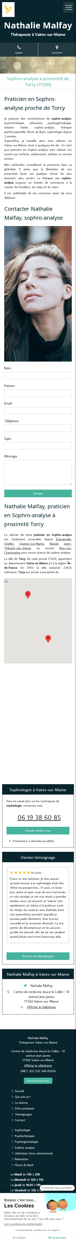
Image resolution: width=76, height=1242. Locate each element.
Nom (7, 368)
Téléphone (11, 421)
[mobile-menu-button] (68, 7)
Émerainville (63, 539)
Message (10, 456)
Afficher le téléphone (41, 1007)
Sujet (7, 438)
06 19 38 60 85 (39, 817)
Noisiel (54, 544)
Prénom (9, 386)
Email (8, 403)
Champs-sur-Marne (31, 544)
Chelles (9, 544)
